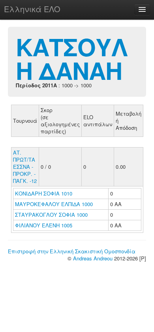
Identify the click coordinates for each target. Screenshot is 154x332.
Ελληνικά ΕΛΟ (32, 9)
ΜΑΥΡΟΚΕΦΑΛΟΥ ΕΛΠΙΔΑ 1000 (54, 204)
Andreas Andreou (93, 258)
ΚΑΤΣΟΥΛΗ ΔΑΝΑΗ (72, 58)
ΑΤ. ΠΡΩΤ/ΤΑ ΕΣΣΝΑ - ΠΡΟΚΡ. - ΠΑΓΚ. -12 (25, 166)
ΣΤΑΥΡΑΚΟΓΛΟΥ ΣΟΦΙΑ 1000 (51, 214)
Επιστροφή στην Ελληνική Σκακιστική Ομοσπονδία (71, 251)
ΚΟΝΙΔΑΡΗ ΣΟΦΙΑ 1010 (43, 193)
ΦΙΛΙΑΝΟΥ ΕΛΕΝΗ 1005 (43, 225)
